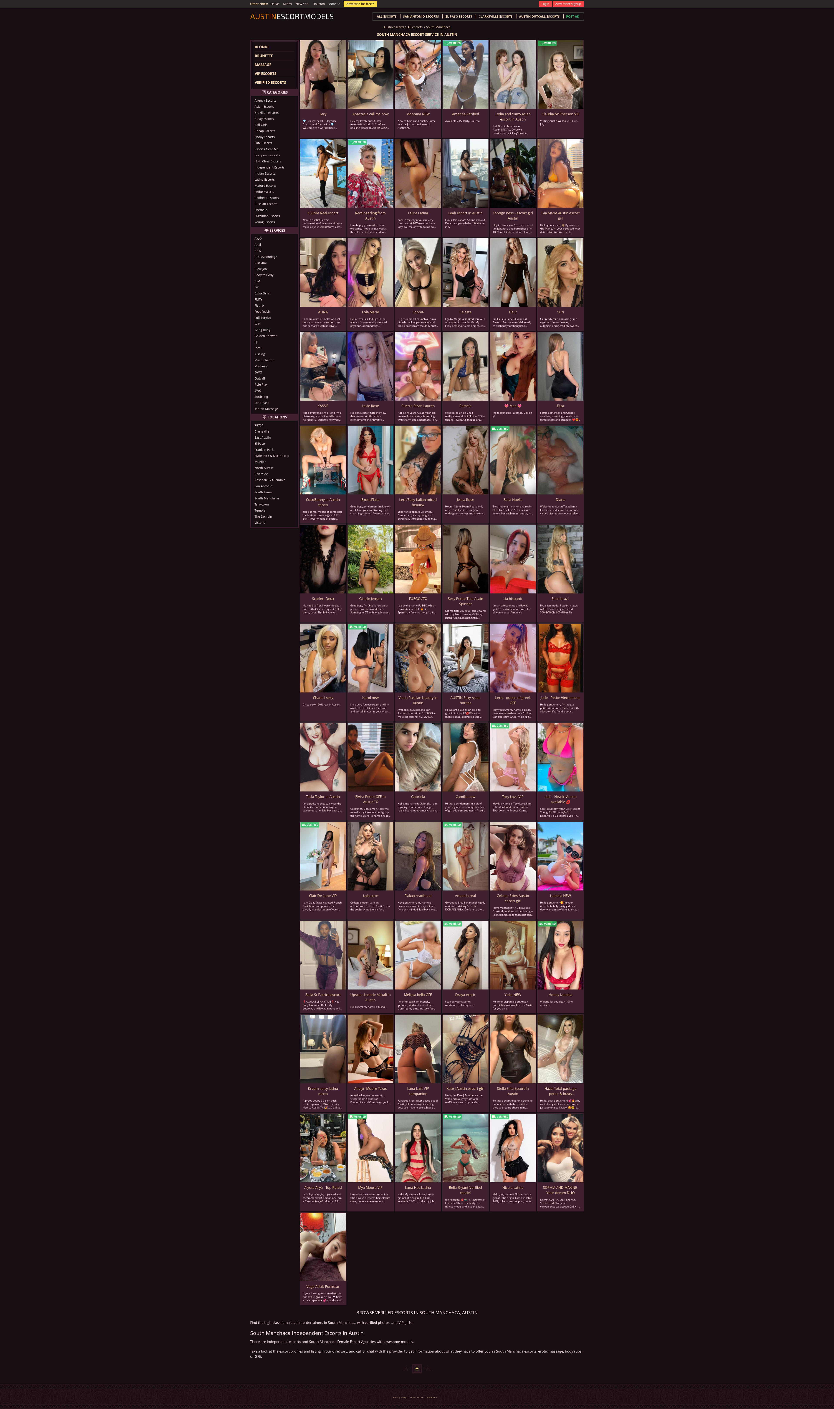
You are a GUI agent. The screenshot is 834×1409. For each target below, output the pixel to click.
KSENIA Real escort (323, 213)
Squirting (261, 397)
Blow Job (261, 269)
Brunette (264, 55)
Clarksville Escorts (496, 16)
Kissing (260, 354)
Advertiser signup (568, 4)
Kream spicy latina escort (323, 1091)
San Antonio (263, 486)
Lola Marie (370, 312)
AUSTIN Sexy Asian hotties (465, 700)
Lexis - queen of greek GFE (513, 700)
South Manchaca (438, 27)
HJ (256, 342)
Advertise (432, 1397)
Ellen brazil (560, 598)
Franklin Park (264, 450)
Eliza (560, 405)
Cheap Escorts (265, 131)
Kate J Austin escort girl (465, 1088)
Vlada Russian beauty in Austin (418, 700)
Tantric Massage (266, 409)
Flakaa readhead (418, 895)
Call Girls (261, 125)
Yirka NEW (513, 994)
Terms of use (417, 1397)
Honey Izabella (560, 994)
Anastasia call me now (370, 114)
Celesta (466, 312)
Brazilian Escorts (267, 113)
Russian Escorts (266, 204)
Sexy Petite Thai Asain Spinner (465, 601)
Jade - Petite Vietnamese (560, 697)
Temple (260, 510)
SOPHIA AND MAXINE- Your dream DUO (560, 1190)
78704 (259, 425)
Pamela (465, 405)
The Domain (263, 516)
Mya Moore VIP (370, 1187)
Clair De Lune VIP (323, 895)
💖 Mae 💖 (513, 405)
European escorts (267, 155)
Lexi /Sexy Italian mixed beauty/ (418, 502)
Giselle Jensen (370, 598)
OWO (258, 372)
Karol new (370, 697)
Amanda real (465, 895)
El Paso (260, 443)
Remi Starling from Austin (370, 216)
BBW (258, 251)
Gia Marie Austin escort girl (560, 216)
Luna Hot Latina (418, 1187)
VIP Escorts (265, 73)
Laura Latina (418, 213)
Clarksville (262, 431)
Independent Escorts (270, 167)
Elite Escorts (263, 143)
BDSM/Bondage (266, 257)
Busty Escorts (264, 119)
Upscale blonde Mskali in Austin (370, 997)
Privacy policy (399, 1397)
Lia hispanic (513, 598)
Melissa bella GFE (418, 994)
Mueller (260, 462)
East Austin (263, 437)
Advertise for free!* (360, 4)
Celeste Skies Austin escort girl (513, 898)
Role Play (261, 384)
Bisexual (261, 263)
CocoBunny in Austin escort (323, 502)
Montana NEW (418, 114)
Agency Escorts (265, 100)
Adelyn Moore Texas (370, 1088)
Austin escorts (394, 27)
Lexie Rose (370, 405)
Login (545, 4)
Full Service (263, 317)
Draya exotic (465, 994)
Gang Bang (262, 330)
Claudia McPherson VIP (560, 114)
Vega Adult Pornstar (322, 1286)
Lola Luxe (370, 895)
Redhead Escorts (267, 198)
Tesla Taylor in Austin (323, 796)
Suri (560, 312)
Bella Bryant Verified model (465, 1190)
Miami (287, 4)
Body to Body (264, 275)
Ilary (322, 114)
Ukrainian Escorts (267, 216)
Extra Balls (262, 293)
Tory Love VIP (513, 796)
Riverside (261, 474)
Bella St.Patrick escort (323, 994)
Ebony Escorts (265, 137)
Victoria (260, 522)
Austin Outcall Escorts (539, 16)
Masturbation (264, 360)
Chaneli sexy (323, 697)
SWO (258, 390)
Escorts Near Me (266, 149)
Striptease (262, 403)
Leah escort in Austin (465, 213)
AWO (258, 238)
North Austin (264, 468)
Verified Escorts (270, 82)
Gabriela (418, 796)
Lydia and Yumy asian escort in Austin (513, 117)
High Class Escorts (268, 161)
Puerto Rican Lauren (418, 405)
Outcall (260, 378)
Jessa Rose (465, 499)
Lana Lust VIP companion (418, 1091)
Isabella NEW (560, 895)
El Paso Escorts (458, 16)
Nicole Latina (512, 1187)
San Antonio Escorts (421, 16)
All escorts (387, 16)
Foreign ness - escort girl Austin (513, 216)
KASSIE (323, 405)
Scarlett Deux (323, 598)
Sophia (418, 312)
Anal (258, 245)
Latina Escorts (265, 179)
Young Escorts (265, 222)
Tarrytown (262, 504)
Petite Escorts (264, 192)
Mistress (261, 366)
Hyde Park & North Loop (272, 456)
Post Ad (572, 16)
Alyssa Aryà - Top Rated (323, 1187)
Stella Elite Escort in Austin (513, 1091)
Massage (263, 64)
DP (256, 287)
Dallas (275, 4)
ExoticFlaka (370, 499)
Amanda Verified (465, 114)
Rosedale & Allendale (270, 480)
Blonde (262, 47)
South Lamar (264, 492)
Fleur (513, 312)
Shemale (261, 210)
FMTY (258, 299)
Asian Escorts (264, 106)
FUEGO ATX (418, 598)
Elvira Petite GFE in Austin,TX (370, 799)
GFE (257, 324)
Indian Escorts (265, 173)
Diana (560, 499)
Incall (258, 348)
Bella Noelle (513, 499)
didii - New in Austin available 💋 (560, 799)
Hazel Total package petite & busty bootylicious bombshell (560, 1091)
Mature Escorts (265, 185)
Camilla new (465, 796)
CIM (257, 281)
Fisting (259, 305)
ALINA (323, 312)
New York (302, 4)
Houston (319, 4)
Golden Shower (266, 336)
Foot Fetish (262, 311)
